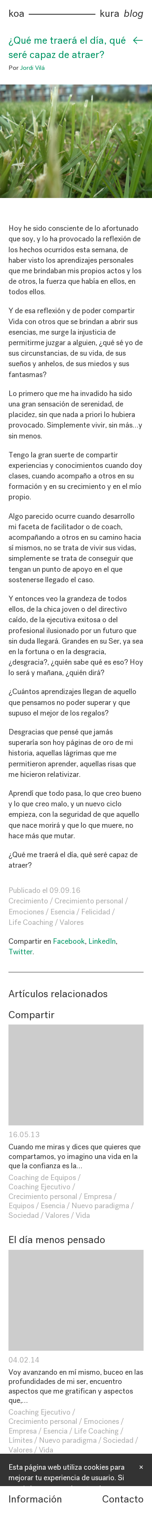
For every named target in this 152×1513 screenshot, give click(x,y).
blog (134, 13)
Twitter (20, 951)
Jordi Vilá (32, 67)
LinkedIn (102, 941)
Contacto (123, 1499)
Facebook (69, 941)
